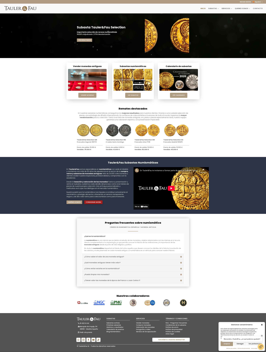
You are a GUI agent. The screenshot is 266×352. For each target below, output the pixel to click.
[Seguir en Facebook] (88, 340)
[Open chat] (261, 347)
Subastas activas (113, 323)
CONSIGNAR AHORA (93, 202)
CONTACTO (258, 9)
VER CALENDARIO (178, 95)
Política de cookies (231, 348)
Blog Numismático (113, 332)
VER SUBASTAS (133, 95)
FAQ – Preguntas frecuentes (176, 323)
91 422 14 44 (84, 323)
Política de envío (172, 327)
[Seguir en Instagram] (83, 340)
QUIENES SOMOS (241, 9)
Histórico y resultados (115, 327)
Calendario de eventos (115, 329)
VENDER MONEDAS (87, 95)
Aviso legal (170, 334)
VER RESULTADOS (84, 40)
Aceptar (227, 344)
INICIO (203, 9)
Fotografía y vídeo (143, 329)
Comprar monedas (143, 325)
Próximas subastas (114, 325)
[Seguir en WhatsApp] (78, 340)
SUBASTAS (212, 9)
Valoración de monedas (145, 327)
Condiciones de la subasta (176, 325)
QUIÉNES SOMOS (74, 202)
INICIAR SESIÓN (245, 2)
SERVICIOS (226, 9)
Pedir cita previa (86, 332)
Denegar (240, 344)
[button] (262, 325)
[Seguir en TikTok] (98, 340)
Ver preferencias (255, 344)
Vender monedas (142, 323)
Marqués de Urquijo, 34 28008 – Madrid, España (89, 327)
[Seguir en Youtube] (93, 340)
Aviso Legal (254, 348)
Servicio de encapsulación (146, 332)
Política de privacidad (244, 348)
